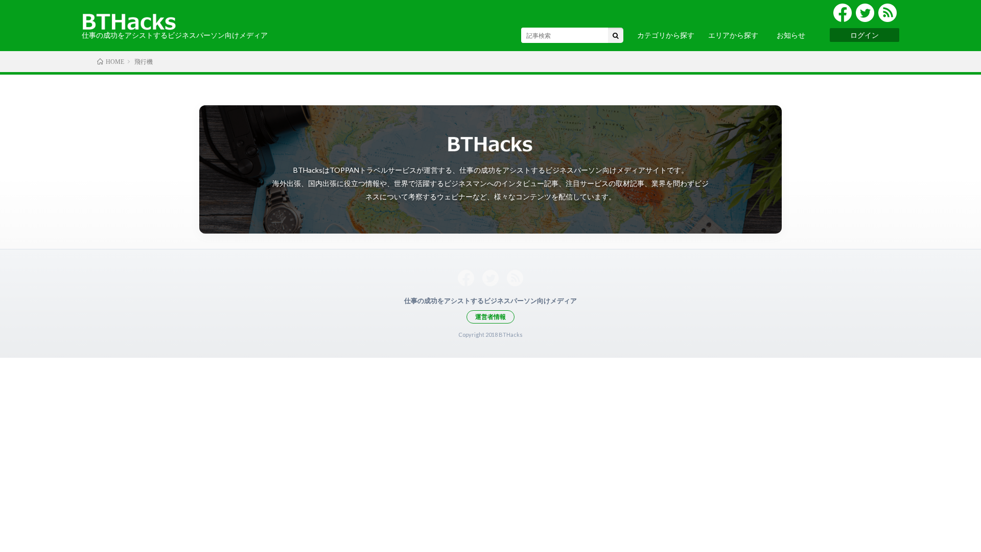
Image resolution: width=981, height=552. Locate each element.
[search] (615, 35)
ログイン (864, 35)
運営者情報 (490, 316)
